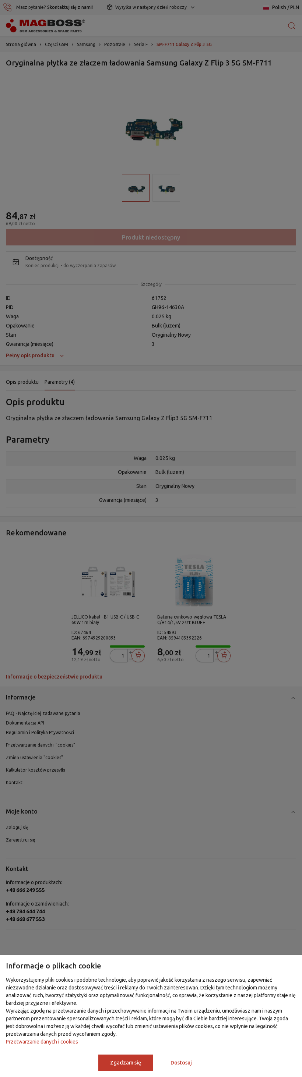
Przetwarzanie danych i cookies (42, 1042)
